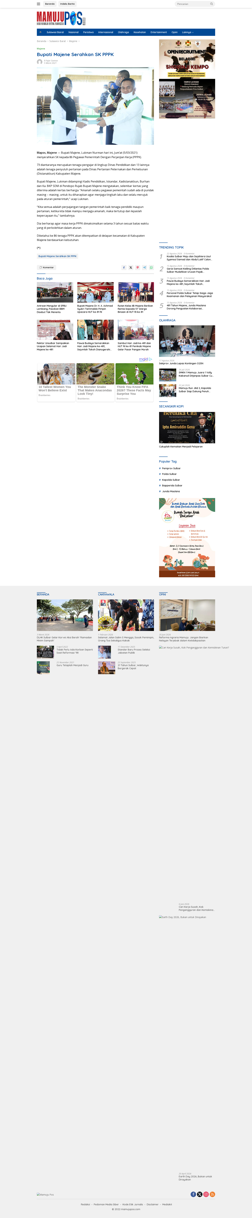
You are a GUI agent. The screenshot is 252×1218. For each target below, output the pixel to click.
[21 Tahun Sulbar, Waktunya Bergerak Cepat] (106, 667)
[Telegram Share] (144, 267)
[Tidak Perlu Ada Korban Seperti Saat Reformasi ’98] (45, 652)
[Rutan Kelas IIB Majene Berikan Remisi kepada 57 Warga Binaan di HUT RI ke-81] (136, 292)
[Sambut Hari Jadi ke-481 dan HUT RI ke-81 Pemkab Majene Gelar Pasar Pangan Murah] (136, 330)
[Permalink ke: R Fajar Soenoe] (39, 61)
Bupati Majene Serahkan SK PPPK (57, 256)
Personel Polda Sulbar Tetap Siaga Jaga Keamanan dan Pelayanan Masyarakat (190, 295)
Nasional (74, 32)
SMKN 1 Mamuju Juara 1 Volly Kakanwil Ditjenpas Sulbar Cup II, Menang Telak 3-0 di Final (196, 374)
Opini (174, 32)
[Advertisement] (187, 152)
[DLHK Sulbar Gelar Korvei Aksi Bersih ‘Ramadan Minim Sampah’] (65, 615)
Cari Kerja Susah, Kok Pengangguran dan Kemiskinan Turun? (197, 908)
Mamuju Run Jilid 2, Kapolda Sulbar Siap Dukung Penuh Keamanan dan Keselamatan (195, 390)
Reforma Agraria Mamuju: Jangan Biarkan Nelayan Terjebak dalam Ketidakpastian (183, 639)
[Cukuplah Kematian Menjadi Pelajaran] (187, 428)
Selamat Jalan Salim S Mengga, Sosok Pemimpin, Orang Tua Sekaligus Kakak (126, 639)
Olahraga (123, 32)
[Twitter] (199, 1195)
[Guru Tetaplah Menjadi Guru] (43, 667)
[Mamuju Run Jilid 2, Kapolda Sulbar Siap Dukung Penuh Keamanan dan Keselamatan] (167, 390)
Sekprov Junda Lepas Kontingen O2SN (181, 363)
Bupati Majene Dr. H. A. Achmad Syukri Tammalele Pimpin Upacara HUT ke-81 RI (95, 309)
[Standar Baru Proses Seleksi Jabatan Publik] (104, 652)
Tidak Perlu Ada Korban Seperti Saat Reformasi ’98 (75, 651)
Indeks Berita (67, 3)
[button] (211, 4)
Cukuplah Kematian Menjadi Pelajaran (181, 446)
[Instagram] (206, 1195)
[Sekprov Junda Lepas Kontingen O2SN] (187, 341)
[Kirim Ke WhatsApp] (151, 267)
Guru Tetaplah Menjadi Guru (72, 665)
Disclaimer (153, 1204)
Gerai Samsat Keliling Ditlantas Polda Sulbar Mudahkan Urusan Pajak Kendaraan (188, 270)
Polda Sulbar (169, 474)
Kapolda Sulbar (171, 479)
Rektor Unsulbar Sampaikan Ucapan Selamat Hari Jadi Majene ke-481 (53, 346)
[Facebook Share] (124, 267)
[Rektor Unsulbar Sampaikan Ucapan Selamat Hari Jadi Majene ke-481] (55, 330)
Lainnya (186, 32)
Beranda (50, 3)
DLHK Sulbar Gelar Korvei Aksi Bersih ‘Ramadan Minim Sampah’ (64, 639)
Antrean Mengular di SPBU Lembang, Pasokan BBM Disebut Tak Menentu (52, 309)
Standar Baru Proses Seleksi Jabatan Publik (134, 651)
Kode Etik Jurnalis (133, 1204)
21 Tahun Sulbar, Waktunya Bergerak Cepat (133, 667)
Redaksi (85, 1204)
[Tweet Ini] (130, 267)
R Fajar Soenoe (51, 60)
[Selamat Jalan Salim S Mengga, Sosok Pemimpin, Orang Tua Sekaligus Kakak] (126, 615)
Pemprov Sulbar (171, 468)
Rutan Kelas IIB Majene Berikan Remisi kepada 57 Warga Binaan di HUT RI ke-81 (135, 309)
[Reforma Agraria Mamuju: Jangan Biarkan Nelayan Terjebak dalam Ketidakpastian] (187, 615)
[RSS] (212, 1195)
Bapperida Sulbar (172, 485)
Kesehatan (140, 32)
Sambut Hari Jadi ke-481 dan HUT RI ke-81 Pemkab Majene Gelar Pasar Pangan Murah (134, 346)
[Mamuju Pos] (61, 18)
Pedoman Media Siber (106, 1204)
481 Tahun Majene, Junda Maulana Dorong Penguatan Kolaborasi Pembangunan (186, 307)
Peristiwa (88, 32)
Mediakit (167, 1204)
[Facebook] (193, 1195)
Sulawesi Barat (55, 32)
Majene (41, 48)
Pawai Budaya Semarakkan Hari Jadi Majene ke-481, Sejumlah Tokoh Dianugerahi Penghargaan (93, 346)
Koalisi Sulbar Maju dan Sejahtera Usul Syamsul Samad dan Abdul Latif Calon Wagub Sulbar (189, 258)
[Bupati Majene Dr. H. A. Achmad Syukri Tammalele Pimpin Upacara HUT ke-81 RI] (95, 292)
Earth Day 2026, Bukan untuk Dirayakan (195, 1178)
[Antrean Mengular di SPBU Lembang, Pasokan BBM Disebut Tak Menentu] (55, 292)
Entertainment (159, 32)
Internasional (105, 32)
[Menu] (39, 4)
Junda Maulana (171, 491)
